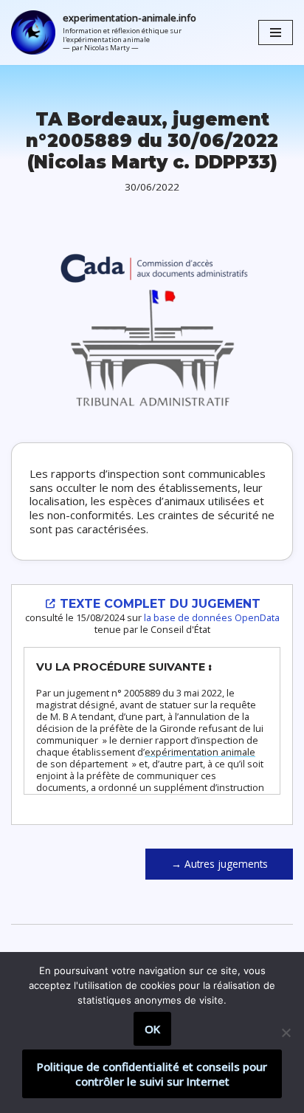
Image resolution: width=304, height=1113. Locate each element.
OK (152, 1028)
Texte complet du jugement (158, 604)
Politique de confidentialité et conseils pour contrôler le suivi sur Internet (152, 1074)
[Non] (285, 1032)
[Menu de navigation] (275, 32)
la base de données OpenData (212, 617)
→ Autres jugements (219, 864)
